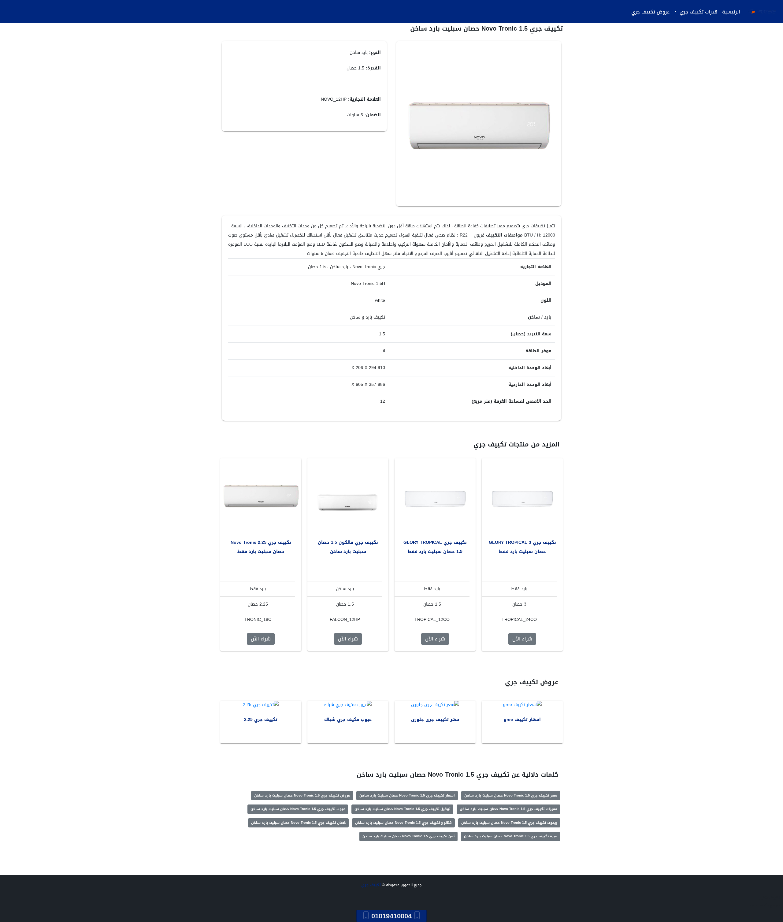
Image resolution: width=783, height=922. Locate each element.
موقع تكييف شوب (764, 905)
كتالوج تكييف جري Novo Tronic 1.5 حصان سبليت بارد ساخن (403, 823)
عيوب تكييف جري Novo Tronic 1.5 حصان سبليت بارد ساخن (297, 809)
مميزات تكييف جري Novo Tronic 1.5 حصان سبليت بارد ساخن (508, 809)
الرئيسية (731, 12)
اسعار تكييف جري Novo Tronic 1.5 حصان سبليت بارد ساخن (407, 795)
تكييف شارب (769, 897)
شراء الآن (522, 639)
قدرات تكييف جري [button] (697, 12)
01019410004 (391, 916)
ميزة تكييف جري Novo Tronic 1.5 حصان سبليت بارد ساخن (510, 836)
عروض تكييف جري (650, 12)
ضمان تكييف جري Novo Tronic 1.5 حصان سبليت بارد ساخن (298, 823)
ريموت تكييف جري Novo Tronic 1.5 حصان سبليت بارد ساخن (509, 823)
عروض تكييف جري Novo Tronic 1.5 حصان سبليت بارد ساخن (302, 795)
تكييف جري (371, 885)
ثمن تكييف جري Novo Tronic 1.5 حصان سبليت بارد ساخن (408, 836)
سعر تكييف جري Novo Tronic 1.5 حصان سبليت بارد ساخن (510, 795)
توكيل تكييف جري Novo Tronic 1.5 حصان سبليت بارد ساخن (402, 809)
